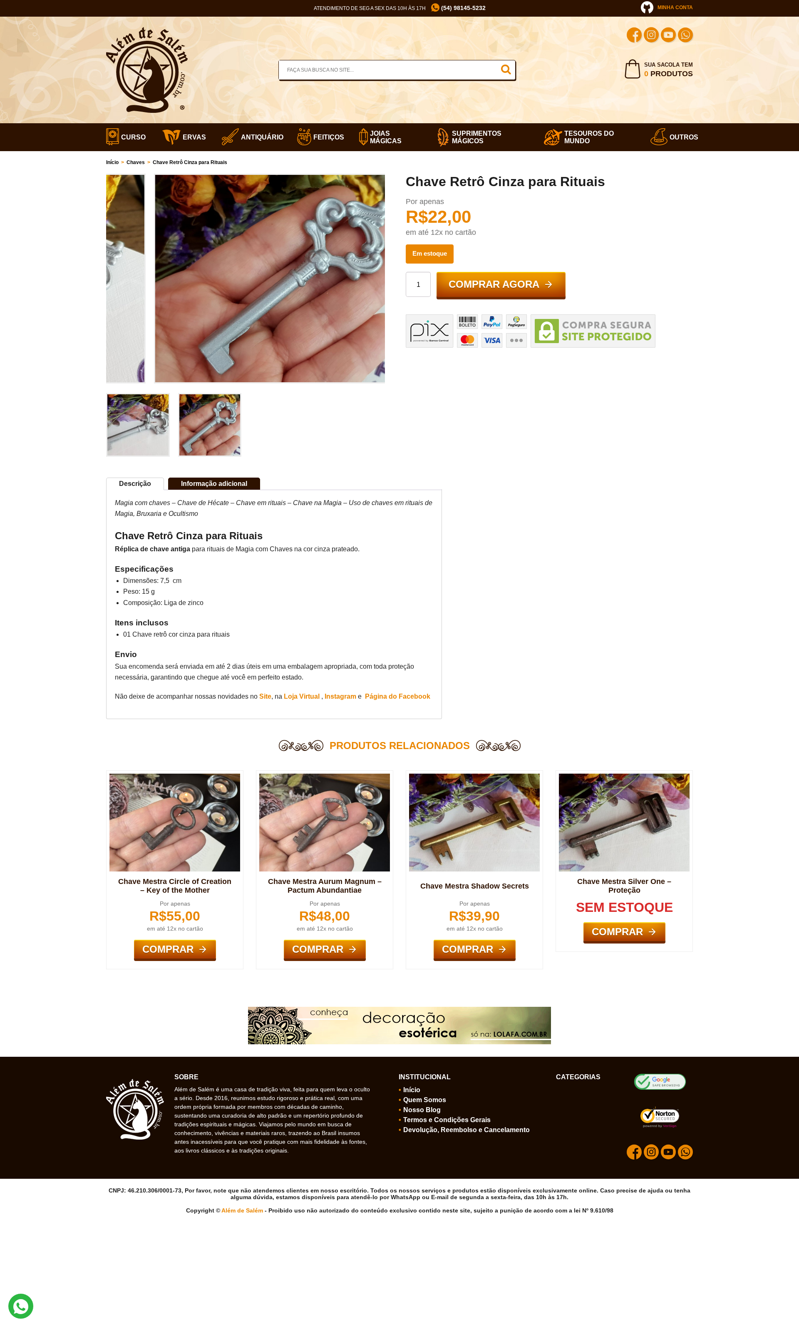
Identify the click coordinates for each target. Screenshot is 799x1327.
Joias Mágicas (386, 137)
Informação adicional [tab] (214, 483)
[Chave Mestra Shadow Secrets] (474, 777)
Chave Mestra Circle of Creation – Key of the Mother (174, 885)
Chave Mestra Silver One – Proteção (624, 885)
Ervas (192, 137)
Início (112, 162)
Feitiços (326, 137)
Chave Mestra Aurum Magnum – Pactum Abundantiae (325, 885)
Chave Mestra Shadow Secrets (474, 886)
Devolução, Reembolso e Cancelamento (466, 1129)
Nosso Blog (422, 1109)
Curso (131, 137)
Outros (681, 137)
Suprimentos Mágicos (476, 137)
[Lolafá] (399, 1010)
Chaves (136, 162)
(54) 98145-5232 (462, 8)
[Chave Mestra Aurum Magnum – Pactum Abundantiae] (324, 777)
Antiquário (258, 137)
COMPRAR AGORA (494, 284)
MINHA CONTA (675, 7)
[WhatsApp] (685, 36)
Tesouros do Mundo (589, 137)
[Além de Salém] (147, 30)
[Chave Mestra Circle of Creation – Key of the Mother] (174, 777)
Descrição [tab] (135, 483)
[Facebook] (634, 36)
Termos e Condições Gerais (447, 1119)
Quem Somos (424, 1099)
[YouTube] (668, 36)
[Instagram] (651, 36)
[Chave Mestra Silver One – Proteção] (624, 777)
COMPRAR (168, 949)
